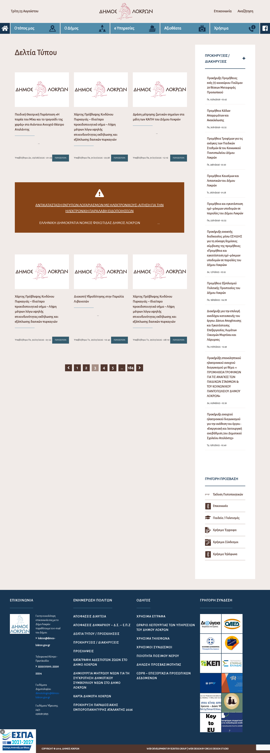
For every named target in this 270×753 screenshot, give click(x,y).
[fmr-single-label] (210, 623)
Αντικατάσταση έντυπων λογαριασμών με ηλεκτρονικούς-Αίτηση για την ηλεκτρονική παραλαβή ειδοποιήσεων (99, 208)
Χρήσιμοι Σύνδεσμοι (154, 647)
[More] (244, 58)
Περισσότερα (60, 158)
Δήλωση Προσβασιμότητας (159, 664)
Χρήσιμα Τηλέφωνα (153, 638)
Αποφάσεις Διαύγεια (89, 616)
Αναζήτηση (245, 11)
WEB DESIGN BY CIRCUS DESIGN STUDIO (208, 748)
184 (130, 368)
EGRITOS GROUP (178, 748)
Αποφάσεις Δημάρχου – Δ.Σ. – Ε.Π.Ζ (101, 625)
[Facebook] (265, 28)
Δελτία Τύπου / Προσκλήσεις (96, 633)
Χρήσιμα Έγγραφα (151, 616)
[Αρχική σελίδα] (5, 28)
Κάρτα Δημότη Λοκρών (92, 696)
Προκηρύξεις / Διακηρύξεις (96, 642)
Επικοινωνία (223, 11)
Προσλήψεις (83, 651)
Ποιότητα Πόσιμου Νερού (158, 656)
